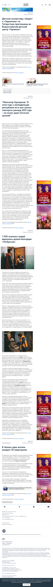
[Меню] (50, 4)
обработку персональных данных (43, 580)
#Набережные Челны (7, 502)
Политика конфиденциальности (8, 573)
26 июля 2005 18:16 (28, 14)
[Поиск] (42, 5)
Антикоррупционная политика (8, 565)
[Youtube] (48, 506)
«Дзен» (16, 72)
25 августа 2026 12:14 (28, 443)
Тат (9, 4)
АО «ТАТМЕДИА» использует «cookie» (9, 567)
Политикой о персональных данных (19, 582)
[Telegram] (19, 507)
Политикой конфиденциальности (35, 582)
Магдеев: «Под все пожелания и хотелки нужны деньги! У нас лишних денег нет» (19, 488)
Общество (30, 12)
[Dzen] (33, 506)
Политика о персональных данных (9, 563)
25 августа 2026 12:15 (28, 232)
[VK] (4, 507)
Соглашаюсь (26, 584)
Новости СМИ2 (7, 90)
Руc (3, 4)
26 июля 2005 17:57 (28, 98)
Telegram (21, 72)
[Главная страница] (25, 5)
